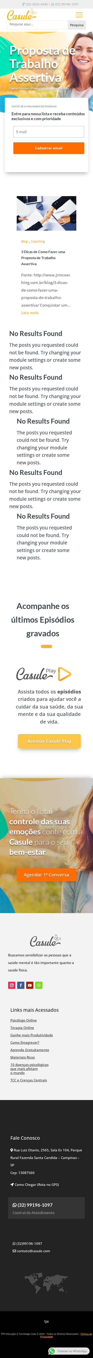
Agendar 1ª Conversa (46, 875)
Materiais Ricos (22, 1057)
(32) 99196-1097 (67, 4)
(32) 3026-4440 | (38, 4)
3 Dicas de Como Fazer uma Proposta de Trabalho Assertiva (43, 257)
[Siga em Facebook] (20, 985)
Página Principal (19, 88)
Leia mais (30, 312)
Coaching (38, 241)
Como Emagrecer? (24, 1042)
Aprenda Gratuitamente (29, 1050)
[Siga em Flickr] (38, 985)
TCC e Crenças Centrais (28, 1080)
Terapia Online (22, 1027)
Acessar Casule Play (49, 741)
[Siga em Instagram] (11, 985)
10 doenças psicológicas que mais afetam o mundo (29, 1068)
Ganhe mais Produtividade (31, 1035)
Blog (24, 241)
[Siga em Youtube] (29, 985)
